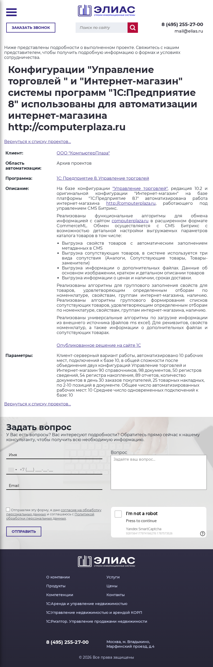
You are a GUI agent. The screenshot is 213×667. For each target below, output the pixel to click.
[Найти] (133, 27)
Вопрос (119, 452)
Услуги (113, 577)
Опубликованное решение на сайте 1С (99, 345)
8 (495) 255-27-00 (182, 24)
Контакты (115, 594)
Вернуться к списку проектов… (37, 141)
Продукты (55, 586)
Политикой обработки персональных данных (50, 516)
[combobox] (12, 470)
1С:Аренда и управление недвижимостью (86, 603)
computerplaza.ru (130, 220)
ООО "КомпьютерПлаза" (83, 153)
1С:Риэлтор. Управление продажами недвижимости (96, 621)
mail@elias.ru (189, 31)
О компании (58, 577)
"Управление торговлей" (140, 188)
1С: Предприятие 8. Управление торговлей (103, 178)
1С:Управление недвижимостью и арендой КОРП (94, 612)
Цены (111, 586)
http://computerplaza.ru (131, 203)
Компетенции (59, 594)
